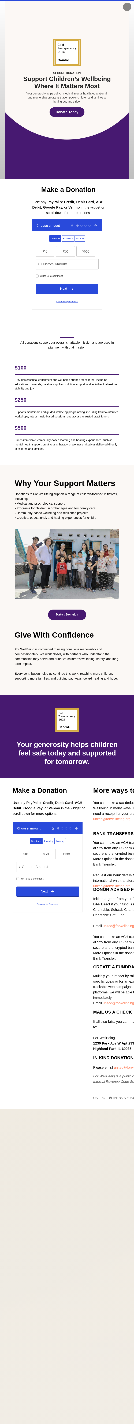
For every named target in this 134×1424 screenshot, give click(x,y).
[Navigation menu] (127, 7)
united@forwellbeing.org (112, 819)
